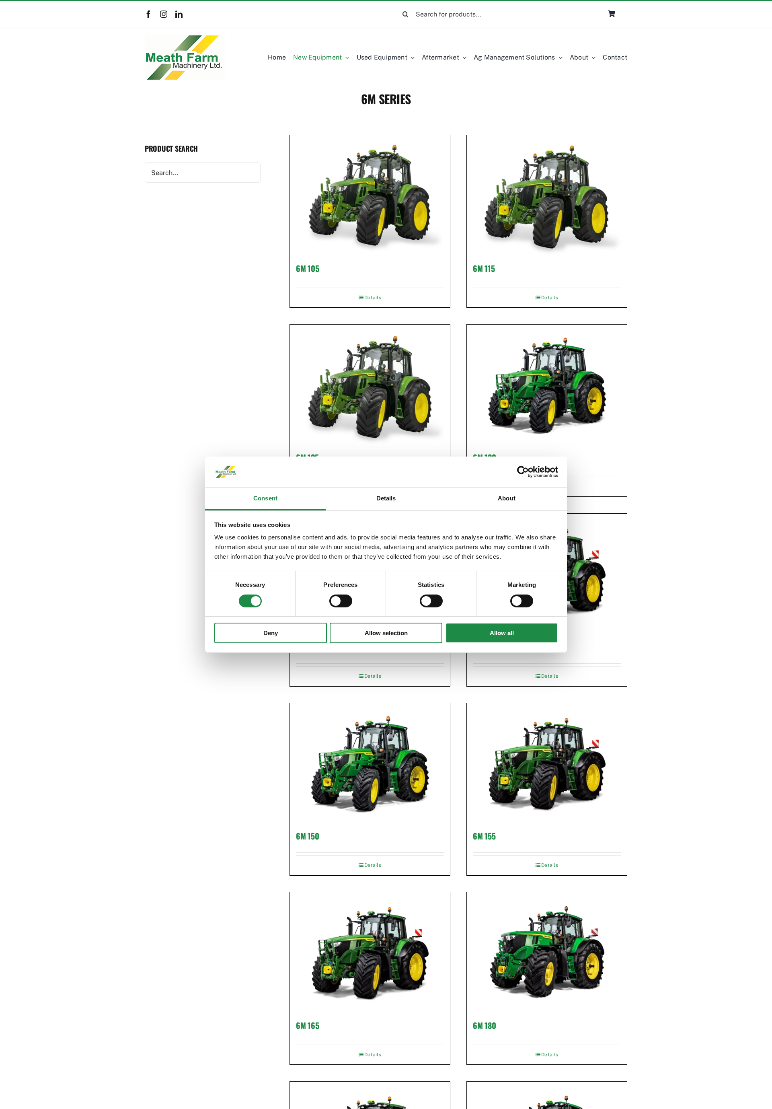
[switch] (340, 601)
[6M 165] (370, 952)
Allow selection (386, 633)
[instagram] (163, 14)
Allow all (502, 633)
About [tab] (506, 498)
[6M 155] (547, 763)
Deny (270, 633)
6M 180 (484, 1025)
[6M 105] (370, 195)
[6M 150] (370, 763)
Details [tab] (386, 498)
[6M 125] (370, 385)
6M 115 (484, 268)
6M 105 (307, 268)
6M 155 (484, 836)
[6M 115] (547, 195)
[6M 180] (547, 952)
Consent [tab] (265, 498)
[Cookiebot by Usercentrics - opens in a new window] (523, 472)
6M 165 (307, 1025)
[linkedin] (179, 14)
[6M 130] (547, 385)
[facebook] (148, 14)
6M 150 (307, 836)
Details (372, 297)
